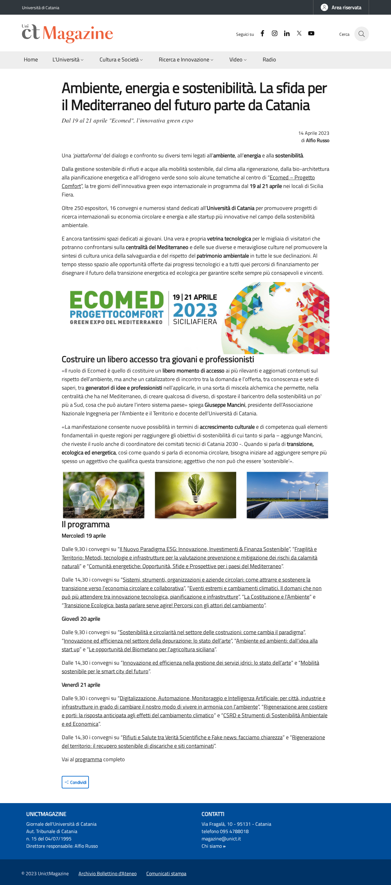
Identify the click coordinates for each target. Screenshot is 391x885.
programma (88, 759)
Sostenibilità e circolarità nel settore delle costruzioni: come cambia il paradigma (211, 632)
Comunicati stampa (166, 873)
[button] (341, 7)
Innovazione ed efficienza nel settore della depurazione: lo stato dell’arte (147, 641)
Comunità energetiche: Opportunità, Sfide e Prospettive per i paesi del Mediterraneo (185, 566)
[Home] (70, 33)
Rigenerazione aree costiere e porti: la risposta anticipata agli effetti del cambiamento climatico (194, 711)
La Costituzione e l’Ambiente (276, 597)
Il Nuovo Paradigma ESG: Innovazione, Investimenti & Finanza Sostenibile (204, 549)
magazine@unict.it (221, 838)
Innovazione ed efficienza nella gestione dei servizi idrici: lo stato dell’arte (207, 663)
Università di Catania (40, 7)
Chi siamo (212, 846)
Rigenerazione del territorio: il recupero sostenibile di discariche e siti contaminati (193, 741)
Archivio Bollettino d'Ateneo (108, 873)
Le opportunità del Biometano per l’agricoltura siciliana (151, 649)
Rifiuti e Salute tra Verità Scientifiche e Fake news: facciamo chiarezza (203, 737)
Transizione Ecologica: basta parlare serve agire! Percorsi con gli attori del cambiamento (164, 605)
